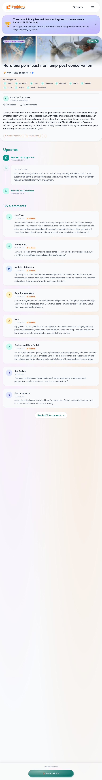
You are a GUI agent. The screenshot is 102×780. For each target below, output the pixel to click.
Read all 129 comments (51, 415)
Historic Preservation (13, 136)
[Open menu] (92, 7)
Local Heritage (32, 136)
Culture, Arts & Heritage (14, 41)
